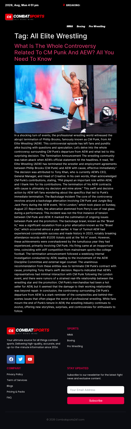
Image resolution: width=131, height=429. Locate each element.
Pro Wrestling (97, 26)
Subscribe (95, 400)
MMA (70, 26)
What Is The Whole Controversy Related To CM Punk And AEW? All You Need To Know (64, 52)
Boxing (81, 26)
